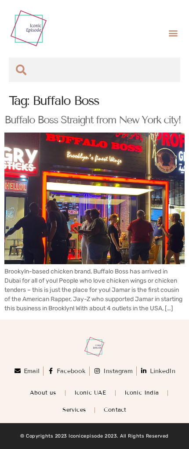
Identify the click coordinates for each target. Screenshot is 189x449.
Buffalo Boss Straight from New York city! (92, 119)
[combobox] (94, 69)
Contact (115, 409)
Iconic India (141, 392)
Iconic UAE (90, 392)
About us (43, 392)
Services (74, 409)
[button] (173, 33)
